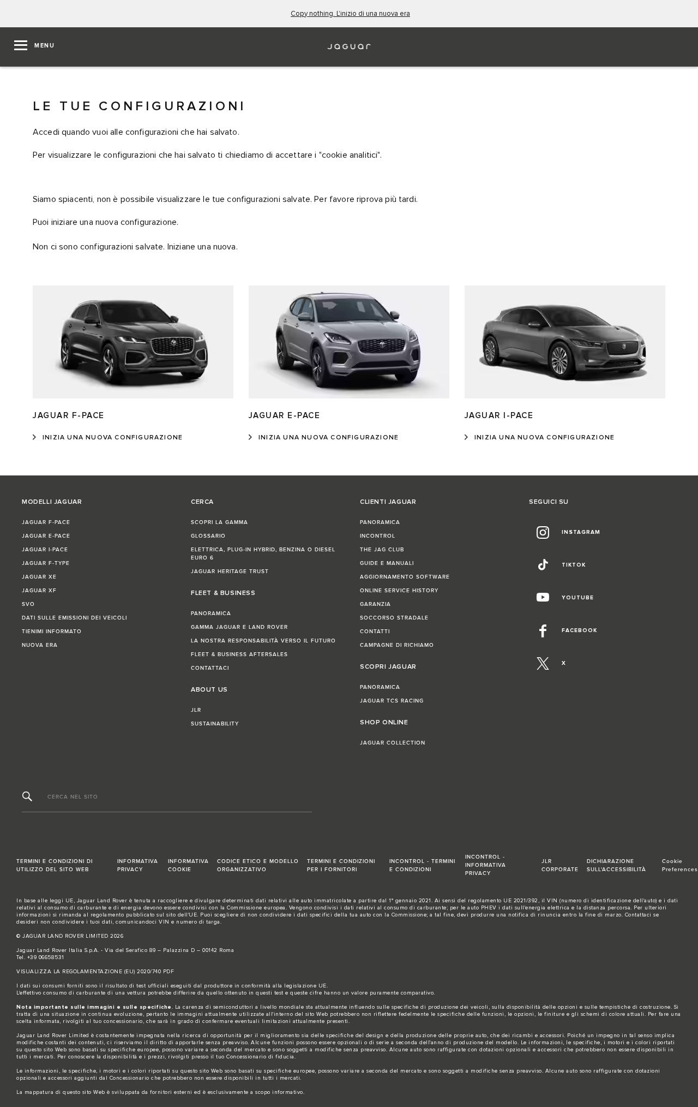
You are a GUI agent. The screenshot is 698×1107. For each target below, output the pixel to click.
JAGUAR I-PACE (45, 549)
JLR (196, 710)
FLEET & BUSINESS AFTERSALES (239, 654)
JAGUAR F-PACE (46, 522)
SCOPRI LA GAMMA (219, 522)
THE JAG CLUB (382, 549)
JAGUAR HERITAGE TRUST (230, 571)
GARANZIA (375, 604)
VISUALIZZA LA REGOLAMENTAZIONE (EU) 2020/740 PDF (95, 971)
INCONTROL (377, 536)
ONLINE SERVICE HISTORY (399, 590)
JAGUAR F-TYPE (46, 563)
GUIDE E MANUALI (387, 563)
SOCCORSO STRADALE (394, 618)
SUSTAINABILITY (215, 724)
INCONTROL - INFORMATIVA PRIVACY (485, 865)
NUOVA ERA (40, 645)
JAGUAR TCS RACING (392, 701)
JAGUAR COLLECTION (392, 743)
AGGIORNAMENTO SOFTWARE (405, 577)
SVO (28, 604)
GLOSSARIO (208, 536)
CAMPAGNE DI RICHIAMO (397, 645)
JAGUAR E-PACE (46, 536)
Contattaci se (642, 915)
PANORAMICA (211, 613)
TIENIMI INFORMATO (52, 631)
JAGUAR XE (39, 577)
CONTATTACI (210, 668)
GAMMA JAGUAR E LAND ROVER (239, 627)
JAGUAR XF (39, 590)
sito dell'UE (181, 915)
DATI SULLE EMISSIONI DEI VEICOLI (74, 618)
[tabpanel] (349, 318)
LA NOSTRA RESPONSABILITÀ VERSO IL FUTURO (263, 641)
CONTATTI (375, 631)
